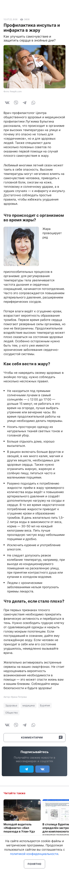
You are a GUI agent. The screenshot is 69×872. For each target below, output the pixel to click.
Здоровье (11, 705)
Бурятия (45, 705)
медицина (28, 705)
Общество (11, 712)
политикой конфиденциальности (34, 854)
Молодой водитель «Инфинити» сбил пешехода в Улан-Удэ (19, 827)
